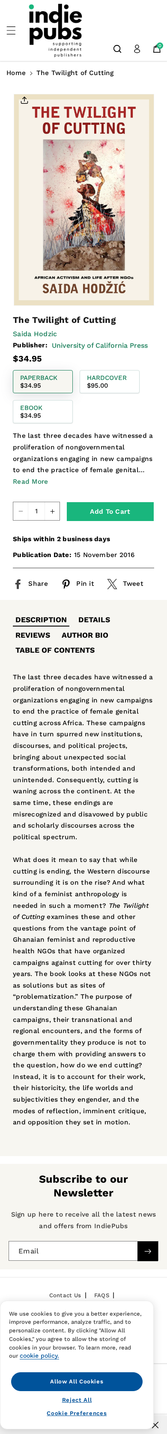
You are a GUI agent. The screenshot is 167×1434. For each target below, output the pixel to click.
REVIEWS (32, 635)
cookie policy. (39, 1355)
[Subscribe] (147, 1251)
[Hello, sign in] (137, 48)
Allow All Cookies (76, 1381)
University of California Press (100, 345)
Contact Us (65, 1295)
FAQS (101, 1295)
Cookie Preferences (77, 1413)
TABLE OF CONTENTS (55, 650)
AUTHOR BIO (85, 635)
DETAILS (94, 619)
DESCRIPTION (41, 619)
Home (16, 73)
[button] (15, 30)
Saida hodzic (35, 334)
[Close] (155, 1425)
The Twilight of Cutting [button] (75, 73)
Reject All (77, 1400)
